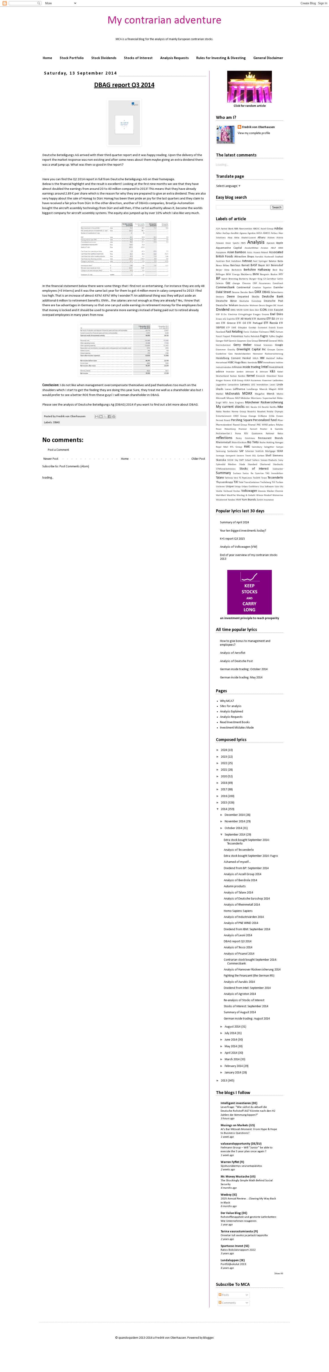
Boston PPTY (277, 274)
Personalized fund (265, 420)
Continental (243, 287)
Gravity (231, 349)
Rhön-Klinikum (239, 442)
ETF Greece (228, 323)
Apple (279, 243)
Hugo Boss (241, 362)
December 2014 (235, 815)
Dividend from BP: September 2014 (246, 868)
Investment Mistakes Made (237, 727)
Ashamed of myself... (237, 862)
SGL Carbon (258, 456)
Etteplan (242, 328)
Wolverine (277, 495)
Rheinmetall (223, 442)
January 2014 (233, 1072)
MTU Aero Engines (233, 403)
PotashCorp (230, 429)
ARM (280, 248)
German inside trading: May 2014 (241, 677)
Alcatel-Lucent (248, 238)
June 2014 (231, 1039)
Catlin (280, 279)
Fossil (219, 336)
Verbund (227, 491)
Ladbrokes (278, 380)
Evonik (272, 328)
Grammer (221, 349)
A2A (218, 229)
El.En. (224, 314)
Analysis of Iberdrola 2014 (240, 880)
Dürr (257, 310)
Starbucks (278, 464)
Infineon (237, 367)
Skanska (221, 460)
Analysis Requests (174, 58)
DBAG (56, 422)
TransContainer (252, 482)
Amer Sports (232, 243)
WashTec (231, 495)
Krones (227, 380)
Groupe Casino (275, 349)
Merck (270, 394)
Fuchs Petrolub (251, 336)
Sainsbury (257, 447)
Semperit (230, 456)
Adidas (278, 228)
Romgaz (279, 442)
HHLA (255, 358)
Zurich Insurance (265, 500)
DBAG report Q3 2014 (238, 941)
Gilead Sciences (263, 345)
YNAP (238, 500)
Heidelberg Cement (228, 358)
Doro (252, 310)
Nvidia (270, 411)
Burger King (255, 279)
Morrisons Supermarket (263, 398)
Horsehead (221, 362)
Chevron (246, 283)
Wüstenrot (221, 500)
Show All (278, 1273)
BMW (256, 274)
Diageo (269, 305)
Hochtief (270, 358)
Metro (280, 394)
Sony (280, 460)
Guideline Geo (224, 354)
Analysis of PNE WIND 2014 (241, 923)
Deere (231, 296)
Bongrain (264, 274)
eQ (224, 319)
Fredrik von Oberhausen (258, 127)
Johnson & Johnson (257, 372)
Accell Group (267, 229)
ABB (236, 229)
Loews (228, 389)
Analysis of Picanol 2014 (239, 953)
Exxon (280, 328)
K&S (272, 371)
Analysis (256, 242)
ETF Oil (241, 323)
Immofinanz (269, 362)
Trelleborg (265, 482)
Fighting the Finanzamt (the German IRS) (249, 975)
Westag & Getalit (246, 495)
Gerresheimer (223, 345)
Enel (272, 314)
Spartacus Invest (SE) (235, 1246)
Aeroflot (235, 233)
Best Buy (278, 270)
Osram (279, 416)
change (236, 283)
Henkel (246, 358)
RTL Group (236, 447)
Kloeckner (272, 376)
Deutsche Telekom (227, 305)
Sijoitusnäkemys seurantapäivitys (241, 1166)
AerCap (226, 233)
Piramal (252, 425)
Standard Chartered (259, 464)
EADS (270, 310)
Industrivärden (223, 367)
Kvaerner (267, 380)
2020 (224, 776)
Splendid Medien (226, 464)
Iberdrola (252, 362)
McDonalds (232, 393)
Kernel (251, 376)
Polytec (279, 425)
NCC (248, 407)
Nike (280, 407)
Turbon (279, 482)
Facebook (220, 332)
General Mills (276, 341)
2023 (224, 757)
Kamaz (233, 376)
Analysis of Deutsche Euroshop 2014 (247, 898)
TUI (273, 482)
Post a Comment (58, 450)
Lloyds (219, 389)
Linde (280, 384)
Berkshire (237, 270)
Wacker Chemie (275, 491)
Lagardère (221, 385)
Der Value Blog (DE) (234, 1213)
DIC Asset (278, 305)
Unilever (220, 486)
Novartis (251, 411)
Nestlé (265, 407)
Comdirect (278, 283)
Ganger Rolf (222, 341)
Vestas (236, 491)
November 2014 (235, 821)
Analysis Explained (231, 711)
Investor (230, 372)
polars (272, 425)
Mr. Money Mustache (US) (238, 1176)
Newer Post (50, 459)
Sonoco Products (269, 460)
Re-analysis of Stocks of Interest (244, 1000)
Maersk (263, 389)
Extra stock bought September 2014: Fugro (251, 856)
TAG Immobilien (274, 473)
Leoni (272, 385)
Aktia (236, 238)
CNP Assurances (262, 283)
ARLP (273, 248)
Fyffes (272, 336)
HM (262, 358)
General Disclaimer (268, 58)
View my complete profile (254, 133)
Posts (225, 1295)
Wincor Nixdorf (264, 495)
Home (47, 58)
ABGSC (256, 229)
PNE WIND (262, 425)
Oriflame (262, 416)
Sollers (255, 460)
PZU (246, 433)
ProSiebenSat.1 (224, 433)
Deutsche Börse (226, 301)
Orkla (271, 416)
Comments (228, 1303)
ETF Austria (259, 319)
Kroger (219, 380)
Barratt (245, 265)
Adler (219, 233)
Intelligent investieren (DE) (239, 1103)
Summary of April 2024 (234, 522)
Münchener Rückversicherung (264, 402)
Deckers (220, 297)
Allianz (261, 237)
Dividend (222, 310)
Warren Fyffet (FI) (232, 1162)
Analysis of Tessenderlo (239, 850)
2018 (224, 783)
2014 (224, 809)
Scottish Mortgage (265, 451)
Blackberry (246, 274)
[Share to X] (105, 416)
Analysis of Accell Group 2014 (242, 874)
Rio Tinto (253, 442)
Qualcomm (257, 433)
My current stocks (230, 407)
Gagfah (279, 336)
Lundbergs (252, 389)
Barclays (235, 265)
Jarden (240, 372)
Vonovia (262, 491)
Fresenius (237, 336)
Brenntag (233, 279)
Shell (268, 455)
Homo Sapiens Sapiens (238, 911)
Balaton (272, 261)
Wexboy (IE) (229, 1195)
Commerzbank (225, 287)
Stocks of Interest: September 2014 (246, 1006)
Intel (264, 367)
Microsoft (221, 398)
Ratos (280, 433)
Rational (270, 433)
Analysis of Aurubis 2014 (239, 982)
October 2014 (234, 828)
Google (279, 345)
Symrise (259, 473)
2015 (224, 802)
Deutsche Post (273, 301)
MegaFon (260, 394)
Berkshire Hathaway (257, 269)
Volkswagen (249, 491)
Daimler (278, 287)
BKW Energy (232, 274)
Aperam (271, 243)
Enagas (257, 314)
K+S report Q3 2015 (232, 539)
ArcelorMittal (251, 248)
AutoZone (236, 261)
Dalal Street (223, 292)
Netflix (273, 407)
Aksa (230, 238)
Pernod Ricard (223, 420)
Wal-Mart (221, 495)
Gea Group (252, 341)
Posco (218, 429)
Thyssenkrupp (224, 482)
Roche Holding (267, 442)
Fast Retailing (234, 331)
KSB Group (237, 380)
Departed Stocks (248, 296)
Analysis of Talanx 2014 (238, 892)
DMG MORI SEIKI (240, 310)
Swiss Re (248, 473)
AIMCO (266, 233)
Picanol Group (240, 425)
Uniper (230, 486)
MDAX (247, 393)
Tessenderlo (275, 477)
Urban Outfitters (250, 486)
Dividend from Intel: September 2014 (247, 988)
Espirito (231, 319)
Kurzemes (256, 380)
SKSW (230, 460)
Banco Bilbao (222, 265)
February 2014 (234, 1066)
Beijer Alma (222, 270)
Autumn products (235, 886)
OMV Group (240, 416)
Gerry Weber (242, 345)
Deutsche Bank (272, 296)
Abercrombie (245, 229)
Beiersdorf (277, 265)
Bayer (261, 265)
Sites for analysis (230, 706)
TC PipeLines (245, 478)
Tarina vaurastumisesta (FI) (239, 1231)
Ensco (219, 319)
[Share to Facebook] (109, 416)
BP (218, 278)
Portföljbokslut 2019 (233, 1264)
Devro (262, 305)
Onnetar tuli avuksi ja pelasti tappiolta (244, 1235)
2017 (224, 789)
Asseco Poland (260, 252)
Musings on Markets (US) (238, 1125)
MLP (237, 398)
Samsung (221, 451)
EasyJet (278, 310)
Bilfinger (220, 274)
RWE (247, 447)
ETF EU (271, 319)
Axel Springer (260, 261)
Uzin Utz (279, 486)
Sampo (279, 447)
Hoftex (279, 358)
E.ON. (263, 310)
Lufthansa (239, 389)
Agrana (243, 233)
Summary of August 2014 (240, 1012)
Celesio (219, 283)
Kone (280, 376)
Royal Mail (222, 447)
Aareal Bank (227, 229)
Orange (252, 416)
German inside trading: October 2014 (244, 669)
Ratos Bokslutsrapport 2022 (238, 1249)
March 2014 (232, 1059)
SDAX (280, 451)
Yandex (231, 500)
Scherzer (249, 451)
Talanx (220, 477)
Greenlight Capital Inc (251, 349)
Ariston (264, 248)
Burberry (243, 279)
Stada (242, 464)
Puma (238, 433)
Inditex (279, 362)
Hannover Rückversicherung (268, 354)
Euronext (262, 328)
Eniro (280, 314)
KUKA (247, 380)
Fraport (226, 336)
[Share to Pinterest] (113, 416)
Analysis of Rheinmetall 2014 (242, 904)
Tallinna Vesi (231, 478)
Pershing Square (241, 420)
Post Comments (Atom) (74, 466)
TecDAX (256, 478)
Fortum (279, 332)
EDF (218, 314)
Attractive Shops (244, 256)
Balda (280, 261)
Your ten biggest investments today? (243, 530)
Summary (223, 473)
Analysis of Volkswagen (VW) (238, 547)
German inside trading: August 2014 (247, 1018)
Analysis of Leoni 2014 (238, 935)
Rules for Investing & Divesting (221, 58)
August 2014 (233, 1026)
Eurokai (252, 328)
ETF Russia (271, 323)
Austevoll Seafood (273, 257)
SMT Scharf (245, 460)
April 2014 (231, 1053)
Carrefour (271, 279)
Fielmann (264, 332)
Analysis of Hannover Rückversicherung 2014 (252, 969)
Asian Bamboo (236, 252)
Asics (249, 252)
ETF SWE (231, 328)
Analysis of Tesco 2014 (238, 947)
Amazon (220, 243)
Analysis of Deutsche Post (236, 661)
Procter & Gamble (271, 429)
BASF (254, 265)
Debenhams (277, 292)
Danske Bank (247, 292)
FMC (272, 332)
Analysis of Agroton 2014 (240, 994)
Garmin (232, 341)
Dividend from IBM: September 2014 (247, 929)
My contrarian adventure (164, 20)
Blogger (208, 1338)
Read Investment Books (235, 722)
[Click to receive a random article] (249, 87)
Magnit (272, 389)
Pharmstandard (224, 425)
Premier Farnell (248, 429)
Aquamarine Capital (229, 248)
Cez (228, 283)
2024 (224, 750)
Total (241, 482)
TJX (236, 482)
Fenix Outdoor (251, 332)
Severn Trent (244, 456)
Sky (236, 460)
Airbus (274, 233)
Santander (232, 451)
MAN (280, 389)
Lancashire (233, 385)
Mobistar (245, 398)
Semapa (220, 456)
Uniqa (238, 486)
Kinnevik (260, 376)
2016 (224, 796)
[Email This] (96, 416)
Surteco (237, 473)
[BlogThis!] (101, 416)
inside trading (251, 367)
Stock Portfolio (72, 58)
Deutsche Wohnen (248, 305)
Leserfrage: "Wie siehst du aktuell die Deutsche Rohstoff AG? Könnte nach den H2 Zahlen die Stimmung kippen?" (248, 1111)
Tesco (264, 478)
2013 (224, 1080)
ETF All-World (243, 319)
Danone (235, 292)
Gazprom (241, 341)
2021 (224, 769)
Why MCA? (227, 701)
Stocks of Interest (138, 58)
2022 (224, 763)
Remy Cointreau (245, 438)
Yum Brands (249, 499)
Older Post (198, 459)
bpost (224, 279)
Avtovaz (247, 261)
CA (264, 279)
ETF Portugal (254, 323)
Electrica (232, 314)
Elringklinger (245, 314)
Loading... (222, 165)
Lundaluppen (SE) (233, 1260)
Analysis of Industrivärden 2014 (244, 917)
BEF (268, 265)
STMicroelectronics (225, 469)
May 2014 (231, 1046)
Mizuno (230, 398)
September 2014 (235, 834)
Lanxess (245, 384)
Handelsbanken (243, 354)
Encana (265, 314)
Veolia (219, 491)
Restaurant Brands (270, 438)
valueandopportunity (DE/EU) (241, 1143)
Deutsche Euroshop (250, 301)
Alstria (279, 238)
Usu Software (267, 486)
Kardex (241, 376)
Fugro (264, 336)
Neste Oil (256, 407)
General (263, 341)
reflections (224, 438)
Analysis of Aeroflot (232, 653)
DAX (257, 292)
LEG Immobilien (259, 385)
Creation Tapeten (261, 287)
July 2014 (231, 1033)
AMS (243, 243)
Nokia (219, 411)
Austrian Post (223, 261)
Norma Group (239, 411)
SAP (241, 451)
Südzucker (278, 469)
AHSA (259, 233)
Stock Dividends (103, 58)
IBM (260, 362)
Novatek (261, 411)
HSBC (231, 362)
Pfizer (280, 420)
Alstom (271, 238)
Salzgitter (269, 447)
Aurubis (259, 257)
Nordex (226, 411)
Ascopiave (221, 252)
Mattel (219, 394)
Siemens (278, 455)
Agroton (252, 233)
